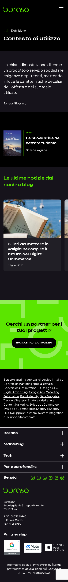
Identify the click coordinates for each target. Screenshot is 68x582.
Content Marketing (15, 404)
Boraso (10, 433)
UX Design (44, 388)
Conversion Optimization (19, 388)
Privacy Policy (42, 564)
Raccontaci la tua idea (34, 343)
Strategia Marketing (41, 400)
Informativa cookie (19, 564)
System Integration (50, 413)
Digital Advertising (15, 392)
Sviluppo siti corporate (21, 417)
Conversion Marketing (17, 383)
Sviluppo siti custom (23, 413)
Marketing (13, 444)
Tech (7, 455)
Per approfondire (20, 467)
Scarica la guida (36, 150)
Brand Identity (29, 396)
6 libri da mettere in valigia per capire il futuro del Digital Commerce (28, 252)
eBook (29, 132)
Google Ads (37, 392)
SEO (55, 388)
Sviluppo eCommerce (44, 404)
